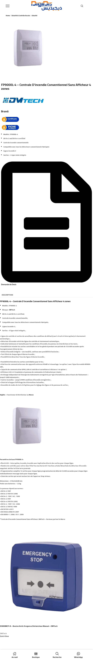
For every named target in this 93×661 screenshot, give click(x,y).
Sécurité (34, 15)
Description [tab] (7, 295)
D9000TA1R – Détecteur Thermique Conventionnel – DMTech (25, 626)
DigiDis (2, 394)
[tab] (7, 295)
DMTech (12, 309)
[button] (46, 283)
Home (8, 15)
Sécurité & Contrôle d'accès (20, 15)
